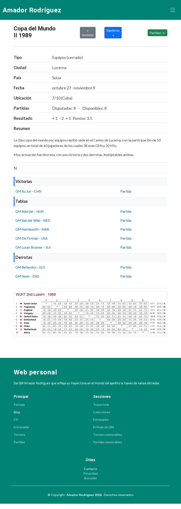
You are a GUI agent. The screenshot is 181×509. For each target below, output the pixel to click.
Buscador (90, 478)
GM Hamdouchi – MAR (32, 229)
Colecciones (101, 412)
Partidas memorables (107, 442)
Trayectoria (101, 404)
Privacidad (90, 473)
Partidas (156, 33)
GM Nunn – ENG (27, 276)
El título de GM (103, 427)
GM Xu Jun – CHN (28, 191)
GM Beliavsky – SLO (30, 267)
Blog (17, 412)
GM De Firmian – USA (31, 238)
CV (16, 419)
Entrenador (21, 427)
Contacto (90, 468)
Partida (125, 191)
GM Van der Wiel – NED (32, 220)
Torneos (19, 434)
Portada (19, 404)
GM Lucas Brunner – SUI (33, 247)
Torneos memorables (107, 434)
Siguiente (113, 30)
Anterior (88, 35)
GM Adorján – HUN (29, 211)
